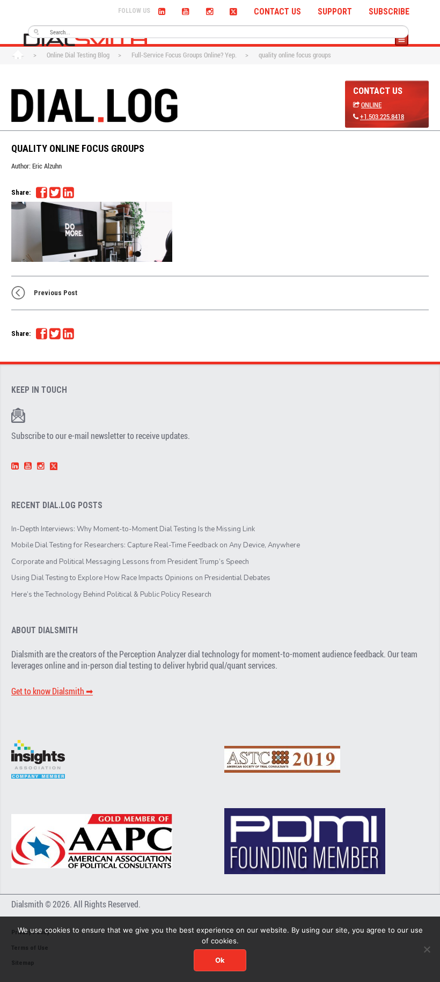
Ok (220, 960)
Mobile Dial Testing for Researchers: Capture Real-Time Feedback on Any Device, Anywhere (155, 545)
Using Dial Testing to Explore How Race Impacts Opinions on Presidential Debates (140, 578)
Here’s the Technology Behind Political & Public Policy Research (111, 594)
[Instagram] (209, 10)
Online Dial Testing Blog (78, 55)
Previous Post (55, 293)
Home (18, 56)
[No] (426, 949)
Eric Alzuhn (47, 166)
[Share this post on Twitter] (54, 192)
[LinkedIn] (162, 10)
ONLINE (371, 104)
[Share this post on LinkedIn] (68, 192)
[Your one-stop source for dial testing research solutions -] (85, 39)
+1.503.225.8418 (382, 116)
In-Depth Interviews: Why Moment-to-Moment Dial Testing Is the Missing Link (133, 529)
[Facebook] (41, 192)
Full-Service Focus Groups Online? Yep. (184, 55)
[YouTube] (185, 10)
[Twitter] (233, 10)
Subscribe (389, 12)
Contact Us (277, 12)
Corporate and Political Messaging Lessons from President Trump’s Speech (130, 562)
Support (335, 12)
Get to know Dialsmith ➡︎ (52, 691)
